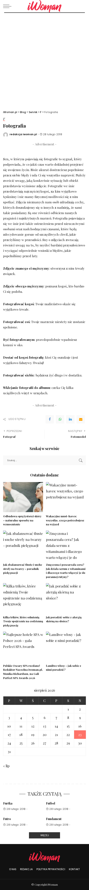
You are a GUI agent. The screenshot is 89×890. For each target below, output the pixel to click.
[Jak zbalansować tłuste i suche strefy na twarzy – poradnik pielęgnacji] (23, 546)
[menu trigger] (8, 6)
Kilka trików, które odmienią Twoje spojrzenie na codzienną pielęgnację (23, 621)
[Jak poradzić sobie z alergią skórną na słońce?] (66, 598)
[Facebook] (50, 419)
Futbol (50, 803)
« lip (6, 765)
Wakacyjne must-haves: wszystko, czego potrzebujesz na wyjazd (65, 520)
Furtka (7, 803)
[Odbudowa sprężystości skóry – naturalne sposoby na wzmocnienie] (23, 497)
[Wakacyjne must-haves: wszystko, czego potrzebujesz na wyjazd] (66, 497)
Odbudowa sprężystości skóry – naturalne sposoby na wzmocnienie (22, 520)
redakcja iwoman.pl (23, 134)
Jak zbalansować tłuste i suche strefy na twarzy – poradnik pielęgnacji (22, 569)
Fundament (53, 819)
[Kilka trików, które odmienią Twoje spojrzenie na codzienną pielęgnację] (23, 598)
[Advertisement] (44, 59)
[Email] (81, 419)
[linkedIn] (70, 419)
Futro (7, 819)
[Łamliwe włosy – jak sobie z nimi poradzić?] (66, 647)
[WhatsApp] (60, 419)
